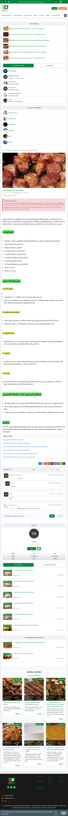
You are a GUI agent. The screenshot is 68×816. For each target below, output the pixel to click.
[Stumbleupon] (49, 463)
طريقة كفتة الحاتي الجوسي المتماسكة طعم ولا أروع (16, 443)
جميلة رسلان (17, 698)
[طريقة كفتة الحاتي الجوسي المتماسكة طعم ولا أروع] (34, 689)
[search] (65, 15)
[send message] (39, 548)
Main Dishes (28, 15)
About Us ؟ (61, 777)
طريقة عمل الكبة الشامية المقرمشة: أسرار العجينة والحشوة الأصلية (29, 642)
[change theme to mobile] (65, 1)
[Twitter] (43, 463)
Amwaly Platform (7, 15)
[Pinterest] (58, 463)
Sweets (35, 15)
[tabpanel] (34, 85)
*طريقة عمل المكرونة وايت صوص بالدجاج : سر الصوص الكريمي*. (20, 453)
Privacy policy (41, 777)
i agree (63, 813)
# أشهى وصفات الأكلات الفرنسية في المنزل (24, 581)
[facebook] (2, 1)
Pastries (41, 15)
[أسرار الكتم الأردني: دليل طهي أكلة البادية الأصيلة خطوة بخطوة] (55, 734)
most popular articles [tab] (50, 564)
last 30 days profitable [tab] (18, 65)
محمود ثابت (18, 743)
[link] (34, 544)
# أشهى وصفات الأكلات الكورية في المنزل (23, 570)
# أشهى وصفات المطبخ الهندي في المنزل (23, 614)
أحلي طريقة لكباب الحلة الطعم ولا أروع (13, 439)
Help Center (22, 1)
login (52, 516)
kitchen (9, 150)
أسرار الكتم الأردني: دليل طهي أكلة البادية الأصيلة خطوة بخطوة (19, 457)
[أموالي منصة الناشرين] (4, 8)
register (60, 516)
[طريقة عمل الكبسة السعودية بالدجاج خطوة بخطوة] (12, 734)
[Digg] (52, 463)
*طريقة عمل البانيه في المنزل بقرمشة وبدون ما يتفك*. (26, 625)
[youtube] (8, 1)
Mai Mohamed (60, 647)
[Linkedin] (55, 463)
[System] (60, 1)
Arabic (55, 1)
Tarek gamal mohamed (15, 475)
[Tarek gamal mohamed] (6, 475)
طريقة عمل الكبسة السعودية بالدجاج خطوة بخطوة (16, 450)
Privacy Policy (30, 1)
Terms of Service (39, 1)
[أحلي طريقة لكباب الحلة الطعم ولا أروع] (12, 689)
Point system (62, 781)
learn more (55, 813)
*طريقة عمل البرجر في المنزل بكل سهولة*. (23, 653)
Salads (48, 15)
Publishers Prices (51, 782)
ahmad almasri (13, 505)
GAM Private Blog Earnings (41, 787)
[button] (64, 463)
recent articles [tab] (18, 564)
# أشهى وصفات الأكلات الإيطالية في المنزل (24, 592)
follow (31, 548)
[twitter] (5, 1)
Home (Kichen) (18, 15)
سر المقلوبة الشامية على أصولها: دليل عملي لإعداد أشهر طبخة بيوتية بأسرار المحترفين (25, 446)
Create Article (56, 15)
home (3, 150)
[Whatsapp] (61, 463)
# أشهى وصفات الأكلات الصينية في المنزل (23, 603)
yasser (37, 23)
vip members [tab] (49, 65)
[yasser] (7, 483)
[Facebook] (40, 463)
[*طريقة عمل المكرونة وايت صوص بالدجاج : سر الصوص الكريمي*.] (34, 734)
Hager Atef (61, 574)
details (17, 714)
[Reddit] (46, 463)
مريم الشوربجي (60, 629)
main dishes (16, 150)
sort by (33, 469)
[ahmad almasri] (6, 506)
